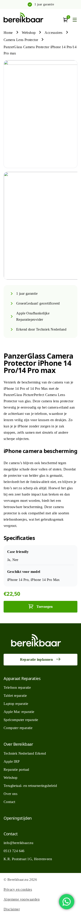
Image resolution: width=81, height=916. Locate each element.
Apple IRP (12, 761)
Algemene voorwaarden (22, 899)
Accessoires (53, 33)
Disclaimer (12, 909)
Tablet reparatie (15, 695)
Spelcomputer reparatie (21, 720)
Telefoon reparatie (17, 687)
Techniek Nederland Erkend (25, 753)
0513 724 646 (14, 851)
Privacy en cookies (18, 889)
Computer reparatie (18, 728)
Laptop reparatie (16, 704)
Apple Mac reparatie (19, 712)
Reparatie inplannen (36, 659)
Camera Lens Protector (21, 40)
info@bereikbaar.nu (18, 843)
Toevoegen (44, 607)
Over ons (10, 794)
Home (8, 33)
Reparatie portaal (16, 769)
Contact (9, 802)
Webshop (29, 33)
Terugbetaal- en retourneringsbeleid (30, 786)
